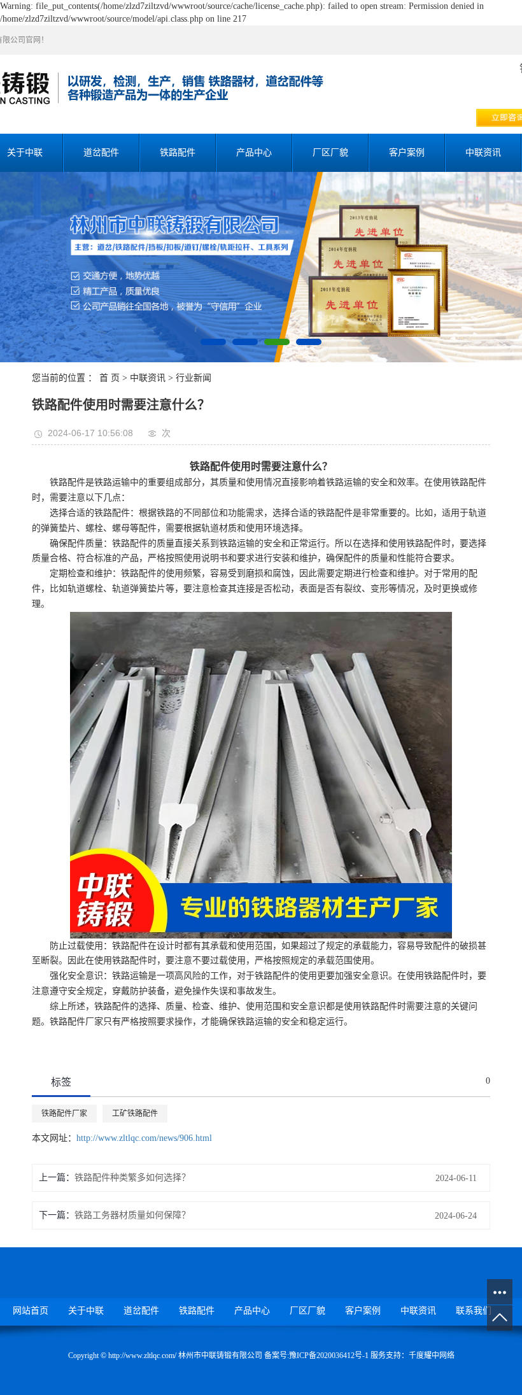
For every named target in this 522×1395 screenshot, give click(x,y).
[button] (213, 342)
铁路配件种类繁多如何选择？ (132, 1177)
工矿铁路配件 (135, 1113)
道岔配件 (101, 152)
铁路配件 (177, 152)
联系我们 (473, 1310)
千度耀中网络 (432, 1355)
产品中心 (254, 152)
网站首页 (30, 1310)
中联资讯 (483, 152)
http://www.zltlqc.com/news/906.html (144, 1138)
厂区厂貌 (330, 152)
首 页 (109, 378)
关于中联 (86, 1310)
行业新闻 (193, 378)
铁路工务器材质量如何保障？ (132, 1215)
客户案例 (407, 152)
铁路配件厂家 (64, 1113)
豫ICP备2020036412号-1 (329, 1355)
